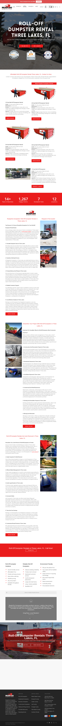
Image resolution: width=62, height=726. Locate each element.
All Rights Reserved (21, 722)
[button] (25, 46)
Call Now (39, 1)
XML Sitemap (13, 724)
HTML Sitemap (7, 724)
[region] (31, 609)
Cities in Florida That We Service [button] (32, 592)
